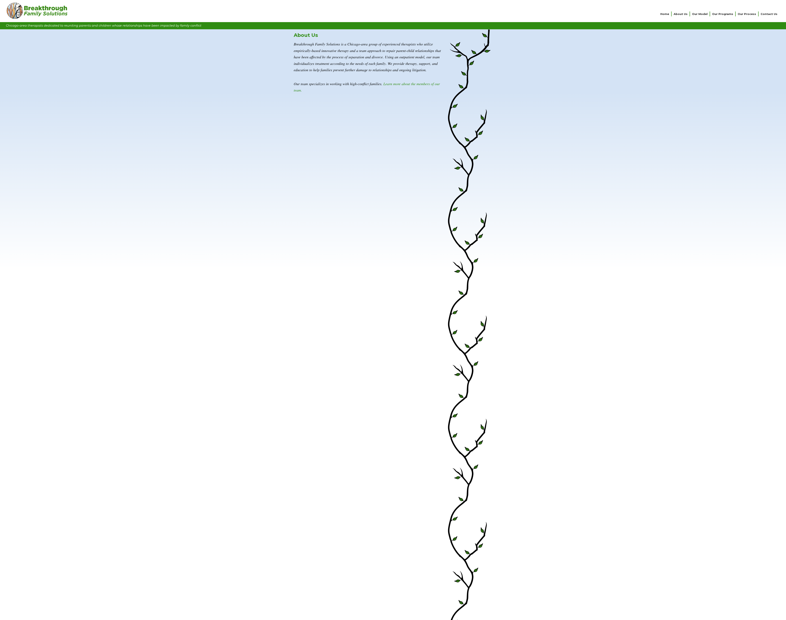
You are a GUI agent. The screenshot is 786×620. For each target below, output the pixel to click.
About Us (681, 14)
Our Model (700, 14)
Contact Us (769, 14)
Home (664, 14)
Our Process (747, 14)
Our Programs (722, 14)
